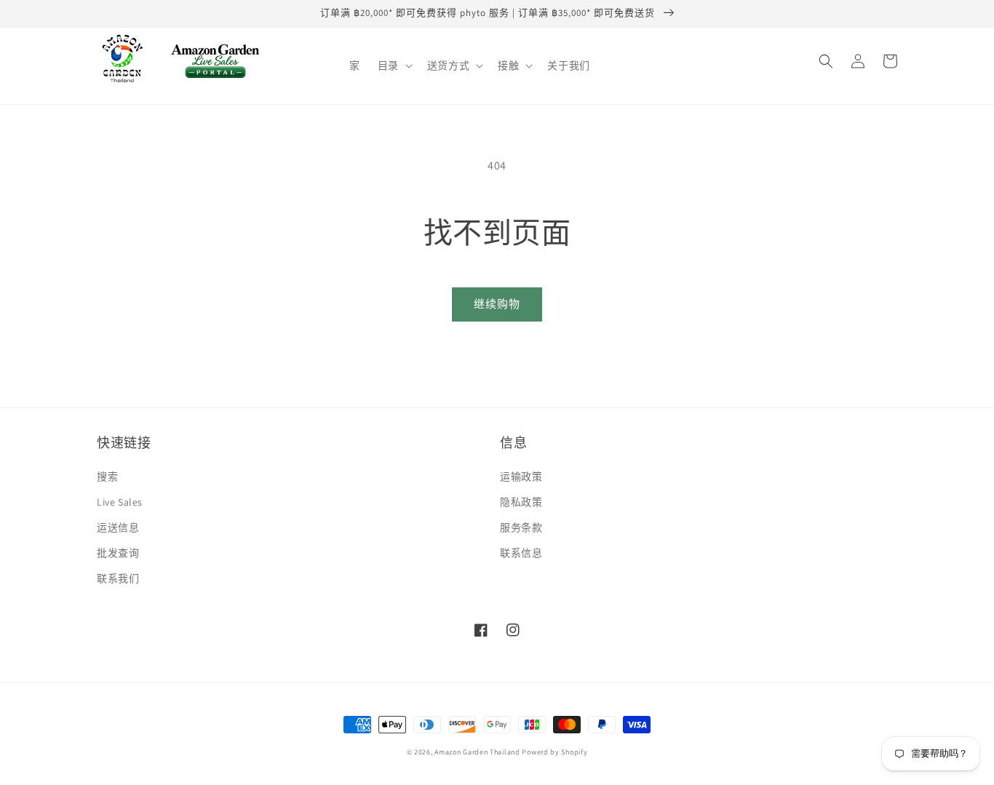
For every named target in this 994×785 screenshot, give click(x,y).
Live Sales (120, 502)
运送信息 (118, 527)
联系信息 (521, 552)
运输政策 (521, 476)
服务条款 (521, 527)
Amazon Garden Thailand (477, 752)
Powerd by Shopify (554, 752)
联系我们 (118, 578)
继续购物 (497, 304)
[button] (393, 65)
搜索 (107, 476)
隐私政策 (521, 502)
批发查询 (118, 552)
